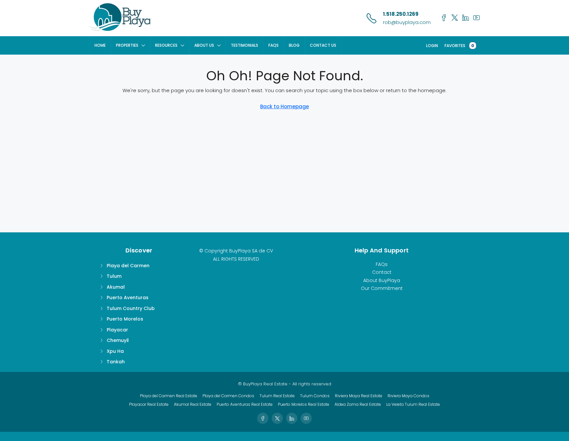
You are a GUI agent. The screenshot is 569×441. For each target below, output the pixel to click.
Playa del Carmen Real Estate (168, 396)
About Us (204, 45)
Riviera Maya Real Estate (358, 396)
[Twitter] (277, 418)
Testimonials (244, 45)
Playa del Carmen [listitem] (128, 265)
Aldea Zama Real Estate (358, 404)
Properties (127, 45)
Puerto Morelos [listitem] (125, 319)
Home (100, 45)
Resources (166, 45)
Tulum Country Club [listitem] (131, 308)
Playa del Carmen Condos (228, 396)
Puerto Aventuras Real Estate (245, 404)
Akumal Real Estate (192, 404)
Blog (294, 45)
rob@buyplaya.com (407, 22)
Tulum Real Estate (277, 396)
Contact (382, 272)
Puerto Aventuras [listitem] (128, 297)
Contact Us (323, 45)
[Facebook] (262, 418)
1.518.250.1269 (401, 14)
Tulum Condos (315, 396)
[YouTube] (306, 418)
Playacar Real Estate (149, 404)
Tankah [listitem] (116, 361)
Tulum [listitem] (114, 276)
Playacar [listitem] (117, 329)
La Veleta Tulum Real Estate (413, 404)
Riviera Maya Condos (408, 396)
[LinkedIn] (291, 418)
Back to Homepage (284, 106)
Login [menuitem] (432, 45)
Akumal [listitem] (116, 287)
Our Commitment (382, 288)
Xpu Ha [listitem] (115, 351)
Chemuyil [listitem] (118, 340)
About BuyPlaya (381, 280)
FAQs (273, 45)
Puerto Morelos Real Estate (303, 404)
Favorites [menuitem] (459, 45)
